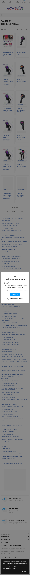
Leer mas (14, 568)
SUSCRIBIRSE (15, 294)
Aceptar (24, 571)
